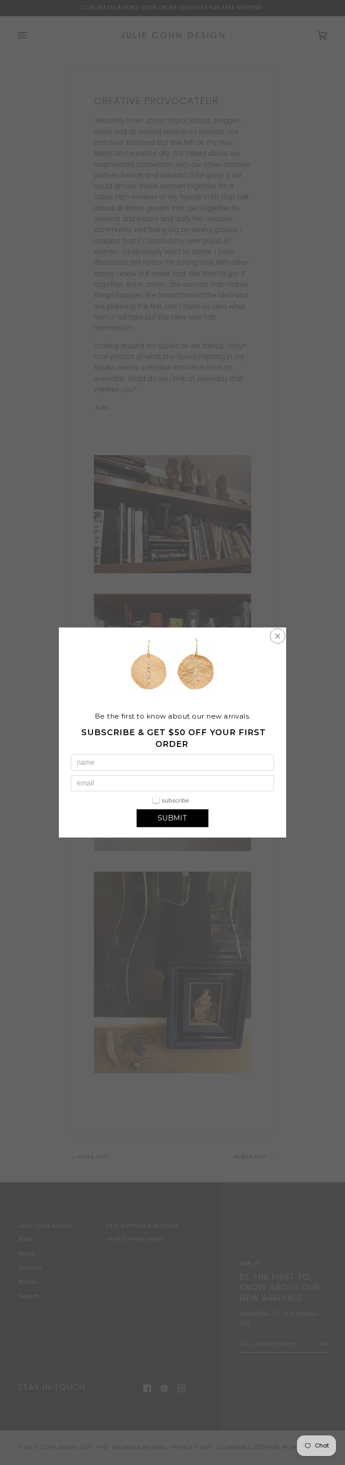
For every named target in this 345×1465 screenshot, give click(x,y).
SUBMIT (172, 818)
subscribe (175, 800)
